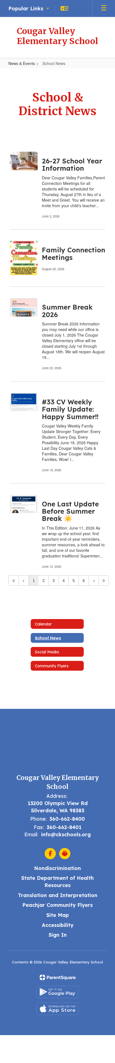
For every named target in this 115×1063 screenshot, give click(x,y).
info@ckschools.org (66, 834)
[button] (29, 8)
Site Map (57, 915)
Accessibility (57, 925)
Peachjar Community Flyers (57, 905)
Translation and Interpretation (57, 895)
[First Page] (13, 580)
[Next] (94, 580)
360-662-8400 (67, 819)
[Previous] (23, 580)
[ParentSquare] (57, 977)
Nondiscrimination (57, 868)
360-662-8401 (64, 827)
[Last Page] (104, 580)
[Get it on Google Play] (57, 992)
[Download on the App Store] (57, 1008)
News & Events (21, 63)
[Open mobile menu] (104, 8)
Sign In (58, 935)
